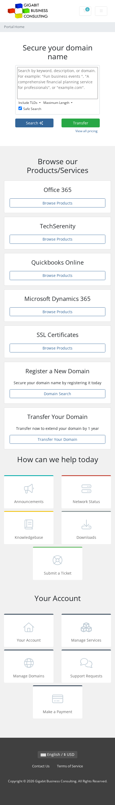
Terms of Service (70, 766)
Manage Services (86, 640)
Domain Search (57, 393)
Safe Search (32, 109)
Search (32, 122)
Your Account (29, 640)
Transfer (80, 122)
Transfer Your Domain (57, 439)
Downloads (86, 537)
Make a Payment (57, 711)
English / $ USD (60, 754)
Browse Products (57, 203)
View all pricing (86, 131)
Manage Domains (28, 675)
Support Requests (86, 675)
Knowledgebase (29, 537)
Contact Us (40, 766)
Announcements (29, 501)
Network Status (86, 501)
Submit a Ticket (57, 573)
